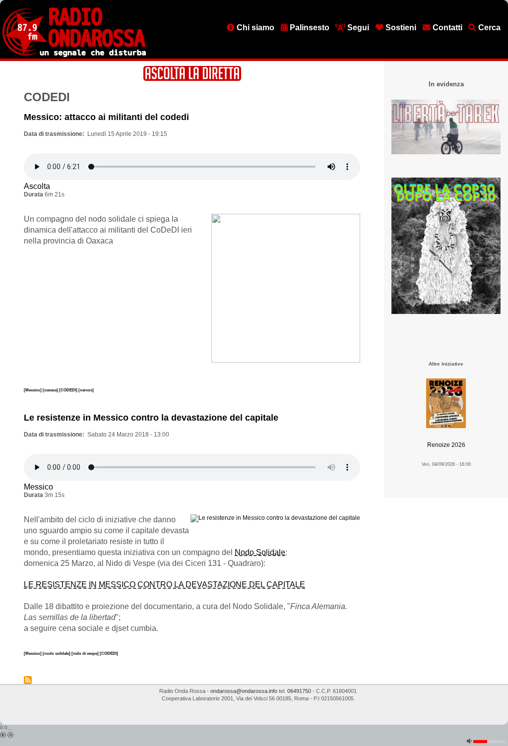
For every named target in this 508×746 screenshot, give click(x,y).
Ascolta (37, 186)
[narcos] (86, 389)
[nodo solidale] (57, 653)
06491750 (299, 691)
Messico (38, 487)
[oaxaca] (51, 389)
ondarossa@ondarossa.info (243, 691)
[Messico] (33, 389)
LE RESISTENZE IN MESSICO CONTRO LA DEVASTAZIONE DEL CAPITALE (164, 584)
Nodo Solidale (260, 552)
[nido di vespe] (85, 653)
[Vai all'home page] (74, 55)
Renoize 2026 (446, 444)
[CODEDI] (68, 389)
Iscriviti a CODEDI (28, 680)
